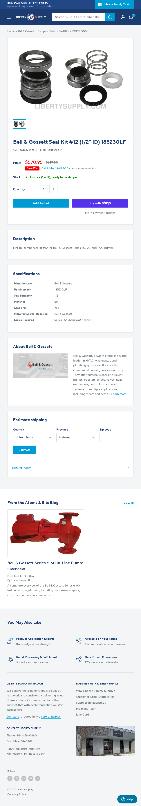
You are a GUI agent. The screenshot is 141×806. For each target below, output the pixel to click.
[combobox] (78, 17)
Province (62, 429)
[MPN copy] (61, 150)
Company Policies (17, 794)
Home (11, 31)
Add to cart (41, 203)
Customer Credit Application (95, 697)
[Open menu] (9, 17)
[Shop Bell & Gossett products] (40, 365)
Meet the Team (86, 709)
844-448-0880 (38, 3)
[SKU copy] (36, 150)
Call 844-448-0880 (53, 168)
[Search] (110, 17)
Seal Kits (64, 31)
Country (18, 429)
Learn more (118, 394)
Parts (52, 31)
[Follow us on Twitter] (16, 778)
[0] (130, 17)
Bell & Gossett (26, 31)
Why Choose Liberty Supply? (95, 691)
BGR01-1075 (79, 31)
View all (128, 503)
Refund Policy (21, 468)
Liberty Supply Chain (117, 4)
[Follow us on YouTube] (30, 778)
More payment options (100, 213)
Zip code (105, 429)
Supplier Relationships (91, 703)
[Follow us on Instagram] (23, 778)
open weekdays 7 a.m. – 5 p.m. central (30, 6)
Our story (12, 716)
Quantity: (19, 189)
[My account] (123, 17)
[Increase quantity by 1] (53, 189)
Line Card (82, 714)
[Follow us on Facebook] (9, 778)
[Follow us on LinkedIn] (37, 778)
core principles (51, 716)
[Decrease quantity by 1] (34, 189)
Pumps (42, 31)
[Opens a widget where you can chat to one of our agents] (127, 799)
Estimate (24, 450)
